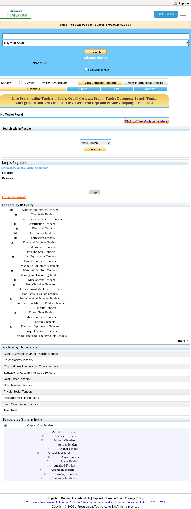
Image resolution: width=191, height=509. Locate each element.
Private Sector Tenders (18, 391)
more (181, 340)
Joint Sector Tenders (17, 379)
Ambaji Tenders (67, 474)
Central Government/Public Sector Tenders (31, 353)
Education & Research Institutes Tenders (29, 372)
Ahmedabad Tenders (60, 453)
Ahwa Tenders (70, 457)
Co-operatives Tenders (18, 360)
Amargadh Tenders (62, 469)
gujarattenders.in (98, 69)
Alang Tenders (69, 461)
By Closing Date (57, 83)
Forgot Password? (14, 197)
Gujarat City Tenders (40, 425)
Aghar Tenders (69, 448)
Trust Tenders (12, 410)
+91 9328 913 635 (81, 24)
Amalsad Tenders (64, 465)
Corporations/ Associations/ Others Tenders (31, 366)
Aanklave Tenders (63, 432)
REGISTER (166, 14)
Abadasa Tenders (65, 436)
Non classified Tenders (18, 385)
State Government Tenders (21, 404)
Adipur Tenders (67, 444)
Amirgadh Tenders (63, 478)
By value (28, 83)
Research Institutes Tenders (21, 398)
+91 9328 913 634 (119, 24)
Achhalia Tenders (64, 440)
